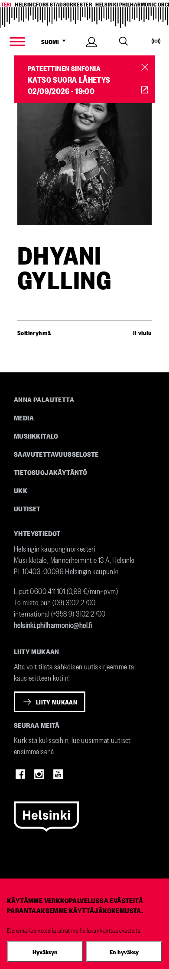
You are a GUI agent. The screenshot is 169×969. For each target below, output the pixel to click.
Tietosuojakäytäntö (50, 472)
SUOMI (53, 41)
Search (123, 41)
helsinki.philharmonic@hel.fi (53, 624)
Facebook (20, 774)
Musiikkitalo (36, 435)
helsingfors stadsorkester (53, 4)
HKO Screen (145, 89)
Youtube (58, 774)
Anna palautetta (44, 399)
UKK (20, 490)
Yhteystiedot (37, 533)
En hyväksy (124, 951)
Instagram (39, 774)
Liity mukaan (56, 702)
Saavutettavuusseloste (56, 454)
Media (24, 417)
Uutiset (27, 508)
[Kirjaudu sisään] (91, 51)
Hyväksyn (45, 951)
